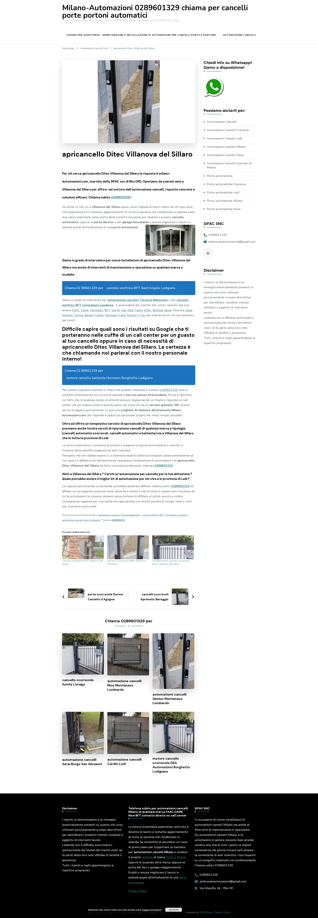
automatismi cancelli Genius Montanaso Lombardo (169, 698)
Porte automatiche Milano (224, 201)
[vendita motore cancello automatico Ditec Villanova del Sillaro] (173, 547)
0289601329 (121, 197)
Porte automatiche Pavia (223, 209)
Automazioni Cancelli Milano (226, 147)
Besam (89, 315)
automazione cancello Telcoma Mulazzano (138, 300)
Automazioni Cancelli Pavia (225, 155)
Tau (142, 315)
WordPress (206, 912)
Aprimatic (96, 310)
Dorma (78, 315)
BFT (107, 310)
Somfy (115, 310)
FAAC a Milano (176, 857)
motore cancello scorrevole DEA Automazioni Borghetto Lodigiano (171, 765)
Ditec (147, 310)
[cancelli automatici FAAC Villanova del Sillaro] (83, 547)
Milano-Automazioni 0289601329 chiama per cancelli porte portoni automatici (155, 11)
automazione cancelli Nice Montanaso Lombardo (124, 685)
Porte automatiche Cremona (226, 184)
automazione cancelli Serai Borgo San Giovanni (82, 761)
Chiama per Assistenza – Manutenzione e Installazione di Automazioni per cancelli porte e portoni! (141, 35)
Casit (122, 315)
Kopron (132, 315)
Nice (130, 310)
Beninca (158, 310)
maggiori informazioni (151, 910)
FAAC (76, 310)
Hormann (111, 315)
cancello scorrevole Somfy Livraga (78, 682)
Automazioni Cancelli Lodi (224, 138)
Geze (189, 310)
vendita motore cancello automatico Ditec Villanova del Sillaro (171, 562)
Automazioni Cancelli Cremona (228, 130)
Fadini (139, 310)
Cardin (99, 315)
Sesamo (67, 315)
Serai (167, 310)
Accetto (173, 909)
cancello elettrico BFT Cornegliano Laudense (164, 515)
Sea (123, 310)
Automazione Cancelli (239, 35)
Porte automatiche (220, 176)
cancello (147, 857)
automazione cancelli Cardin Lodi (124, 761)
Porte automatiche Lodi (223, 192)
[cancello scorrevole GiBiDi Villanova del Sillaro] (128, 547)
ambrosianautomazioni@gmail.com (232, 242)
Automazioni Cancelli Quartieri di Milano (229, 165)
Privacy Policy (137, 891)
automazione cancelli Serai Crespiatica (81, 520)
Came (85, 310)
